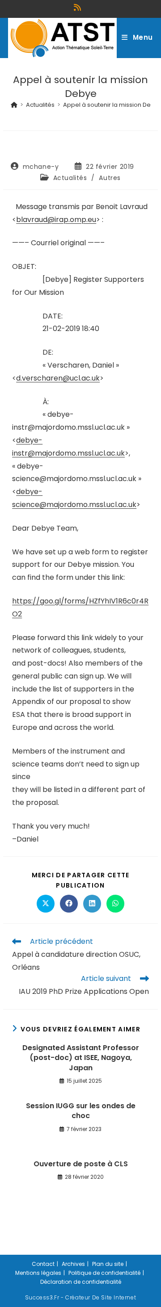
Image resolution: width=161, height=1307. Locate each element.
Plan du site (107, 1264)
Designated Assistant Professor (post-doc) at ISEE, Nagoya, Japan (80, 1058)
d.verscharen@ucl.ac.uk (58, 378)
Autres (110, 177)
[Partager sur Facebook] (69, 904)
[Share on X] (46, 904)
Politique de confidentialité (104, 1273)
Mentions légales (38, 1273)
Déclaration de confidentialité (80, 1282)
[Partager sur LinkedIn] (92, 904)
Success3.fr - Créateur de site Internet (80, 1297)
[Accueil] (14, 105)
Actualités (70, 177)
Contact (43, 1264)
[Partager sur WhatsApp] (115, 904)
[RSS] (79, 8)
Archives (73, 1264)
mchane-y (41, 166)
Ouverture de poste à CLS (81, 1164)
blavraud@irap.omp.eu (56, 219)
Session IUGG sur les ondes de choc (81, 1111)
